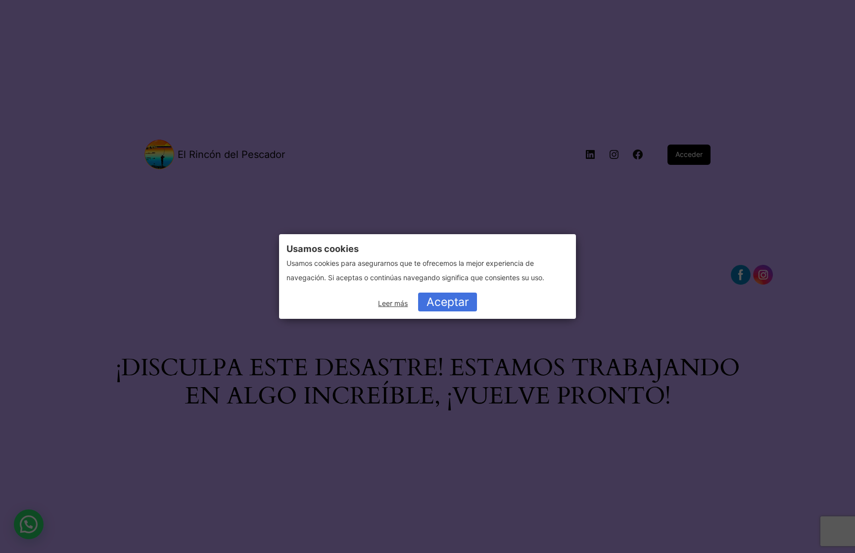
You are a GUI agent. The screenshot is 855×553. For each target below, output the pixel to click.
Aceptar (448, 302)
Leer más (393, 303)
